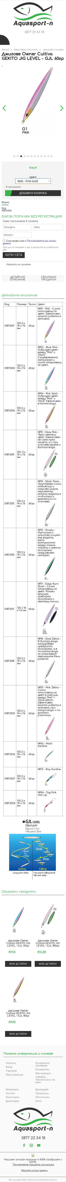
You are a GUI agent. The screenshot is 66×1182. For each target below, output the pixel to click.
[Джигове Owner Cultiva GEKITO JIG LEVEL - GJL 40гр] (18, 989)
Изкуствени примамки (26, 50)
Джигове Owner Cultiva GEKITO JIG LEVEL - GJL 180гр (48, 943)
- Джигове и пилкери (53, 50)
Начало (5, 50)
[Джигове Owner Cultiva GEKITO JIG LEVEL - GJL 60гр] (33, 102)
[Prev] (5, 108)
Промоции (42, 1093)
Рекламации (43, 1073)
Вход (9, 1067)
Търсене (11, 1071)
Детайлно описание (17, 278)
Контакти (13, 1097)
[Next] (60, 108)
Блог (38, 1101)
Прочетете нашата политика (33, 1164)
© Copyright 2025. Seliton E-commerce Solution (33, 1180)
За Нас (10, 1093)
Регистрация (14, 1074)
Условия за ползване (42, 1064)
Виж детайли (18, 964)
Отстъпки (42, 1097)
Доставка (12, 1101)
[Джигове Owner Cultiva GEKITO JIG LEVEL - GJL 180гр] (48, 919)
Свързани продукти (48, 278)
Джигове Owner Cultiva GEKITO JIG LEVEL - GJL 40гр (18, 1013)
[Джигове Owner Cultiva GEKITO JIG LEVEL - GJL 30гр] (18, 919)
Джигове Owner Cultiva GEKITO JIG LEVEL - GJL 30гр (18, 943)
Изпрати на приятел (18, 264)
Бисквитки (42, 1069)
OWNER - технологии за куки (45, 1080)
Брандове (42, 1089)
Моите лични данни (34, 1170)
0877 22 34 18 (34, 32)
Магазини (12, 1089)
